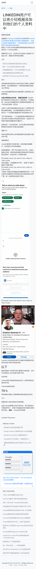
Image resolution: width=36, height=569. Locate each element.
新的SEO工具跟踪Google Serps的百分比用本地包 (18, 527)
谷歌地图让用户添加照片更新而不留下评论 (17, 506)
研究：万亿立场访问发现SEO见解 (13, 67)
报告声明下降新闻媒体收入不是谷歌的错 (16, 553)
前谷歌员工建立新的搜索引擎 (13, 427)
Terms (16, 565)
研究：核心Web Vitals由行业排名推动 (15, 502)
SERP (3, 2)
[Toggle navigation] (32, 2)
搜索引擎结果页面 (15, 563)
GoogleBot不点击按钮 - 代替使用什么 (16, 439)
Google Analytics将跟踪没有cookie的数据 (18, 431)
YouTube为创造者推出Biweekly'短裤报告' (17, 518)
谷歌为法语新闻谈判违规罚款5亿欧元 (14, 64)
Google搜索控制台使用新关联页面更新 (16, 514)
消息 (11, 8)
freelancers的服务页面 (15, 38)
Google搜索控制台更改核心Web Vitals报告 (17, 510)
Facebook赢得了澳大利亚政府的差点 (15, 499)
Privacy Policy (23, 565)
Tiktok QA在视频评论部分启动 (13, 495)
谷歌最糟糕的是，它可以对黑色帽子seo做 (16, 70)
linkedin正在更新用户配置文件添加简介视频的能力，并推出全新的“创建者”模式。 (18, 41)
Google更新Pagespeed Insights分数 (15, 532)
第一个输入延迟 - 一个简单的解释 (14, 545)
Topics (11, 565)
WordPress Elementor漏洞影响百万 (16, 435)
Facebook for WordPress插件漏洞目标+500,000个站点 (16, 537)
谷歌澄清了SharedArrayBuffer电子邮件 (15, 76)
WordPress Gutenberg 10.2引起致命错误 (16, 549)
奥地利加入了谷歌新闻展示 (12, 541)
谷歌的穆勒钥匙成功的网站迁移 (12, 73)
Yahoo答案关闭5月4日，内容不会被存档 (16, 522)
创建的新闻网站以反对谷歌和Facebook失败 (17, 444)
